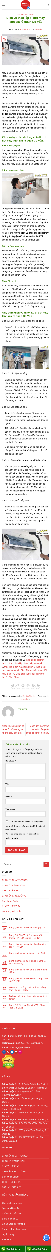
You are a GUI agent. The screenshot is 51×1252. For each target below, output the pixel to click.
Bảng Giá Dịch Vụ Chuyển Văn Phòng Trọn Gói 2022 (27, 1006)
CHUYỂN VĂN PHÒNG (13, 885)
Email (8, 796)
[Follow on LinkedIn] (12, 1052)
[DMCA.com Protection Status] (8, 1062)
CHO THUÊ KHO (10, 890)
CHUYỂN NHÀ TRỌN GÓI (15, 880)
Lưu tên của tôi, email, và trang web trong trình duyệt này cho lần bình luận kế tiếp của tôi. (25, 825)
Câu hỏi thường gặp (12, 1203)
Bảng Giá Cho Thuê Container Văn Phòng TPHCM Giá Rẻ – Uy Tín (26, 936)
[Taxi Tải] (25, 4)
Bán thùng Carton (10, 901)
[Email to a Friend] (28, 686)
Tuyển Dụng (8, 1234)
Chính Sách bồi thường (13, 1224)
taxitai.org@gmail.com (19, 1047)
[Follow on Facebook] (4, 1052)
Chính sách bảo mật (11, 1213)
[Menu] (3, 4)
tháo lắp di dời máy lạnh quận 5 (19, 667)
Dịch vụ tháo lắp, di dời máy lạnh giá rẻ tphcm (28, 997)
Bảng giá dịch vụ (10, 1219)
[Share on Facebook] (18, 686)
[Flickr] (20, 1052)
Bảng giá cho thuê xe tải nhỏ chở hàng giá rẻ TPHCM (27, 945)
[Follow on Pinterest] (8, 1052)
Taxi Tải (38, 29)
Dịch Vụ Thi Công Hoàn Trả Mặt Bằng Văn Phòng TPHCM (27, 988)
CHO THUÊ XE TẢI (11, 906)
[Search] (48, 4)
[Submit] (46, 864)
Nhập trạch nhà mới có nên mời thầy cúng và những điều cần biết (13, 729)
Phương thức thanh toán (14, 1229)
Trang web (10, 809)
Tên (7, 784)
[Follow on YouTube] (16, 1052)
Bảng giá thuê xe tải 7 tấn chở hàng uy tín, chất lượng (27, 962)
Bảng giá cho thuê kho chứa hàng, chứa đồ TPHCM (28, 979)
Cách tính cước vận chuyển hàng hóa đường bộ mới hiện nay (37, 729)
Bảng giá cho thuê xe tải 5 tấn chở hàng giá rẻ (28, 971)
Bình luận (10, 761)
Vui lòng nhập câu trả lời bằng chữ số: (23, 834)
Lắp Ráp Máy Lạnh (26, 14)
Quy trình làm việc (10, 1208)
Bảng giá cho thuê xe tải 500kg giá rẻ (27, 927)
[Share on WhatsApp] (13, 686)
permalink (25, 699)
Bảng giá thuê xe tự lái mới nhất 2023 (27, 953)
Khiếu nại (6, 1239)
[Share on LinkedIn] (37, 686)
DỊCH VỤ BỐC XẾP (11, 911)
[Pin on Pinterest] (33, 686)
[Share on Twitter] (23, 686)
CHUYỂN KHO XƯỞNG (14, 896)
